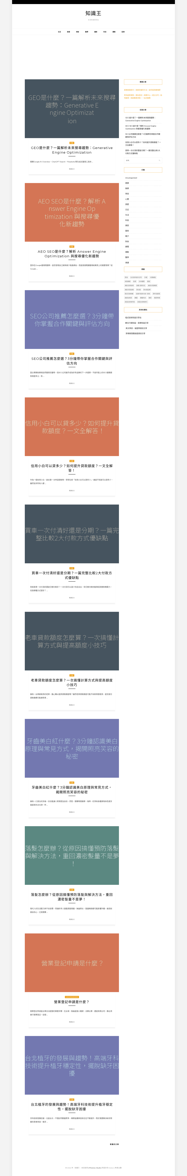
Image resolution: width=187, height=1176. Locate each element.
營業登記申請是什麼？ (72, 1002)
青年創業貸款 (129, 95)
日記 (127, 209)
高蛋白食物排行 (142, 302)
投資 (123, 32)
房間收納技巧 (129, 90)
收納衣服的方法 (141, 90)
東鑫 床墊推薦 (152, 285)
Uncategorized (72, 997)
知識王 (93, 13)
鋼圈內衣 (143, 298)
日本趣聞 (142, 281)
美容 (77, 32)
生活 (59, 32)
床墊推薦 (128, 281)
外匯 (146, 277)
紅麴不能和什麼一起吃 (143, 293)
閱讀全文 (72, 169)
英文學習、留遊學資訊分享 (136, 328)
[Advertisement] (93, 55)
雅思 (150, 298)
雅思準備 (157, 298)
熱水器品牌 (146, 289)
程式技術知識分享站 (133, 317)
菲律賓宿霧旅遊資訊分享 (135, 333)
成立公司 (155, 95)
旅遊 (68, 32)
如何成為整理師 (154, 90)
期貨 (148, 281)
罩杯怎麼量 (156, 293)
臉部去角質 (128, 298)
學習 (127, 194)
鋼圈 (136, 298)
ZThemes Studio (94, 1168)
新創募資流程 (136, 98)
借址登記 (139, 95)
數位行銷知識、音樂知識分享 (136, 323)
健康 (127, 183)
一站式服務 (146, 98)
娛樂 (127, 188)
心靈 (127, 199)
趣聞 (114, 32)
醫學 (86, 32)
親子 (127, 236)
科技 (104, 32)
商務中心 (147, 95)
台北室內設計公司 (136, 277)
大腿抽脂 (153, 277)
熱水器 (138, 289)
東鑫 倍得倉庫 (129, 285)
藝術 (95, 32)
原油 (126, 277)
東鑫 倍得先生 (140, 285)
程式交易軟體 (129, 293)
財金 (127, 241)
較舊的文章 (114, 1144)
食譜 (127, 262)
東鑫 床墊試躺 (129, 289)
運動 (127, 252)
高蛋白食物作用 (130, 302)
